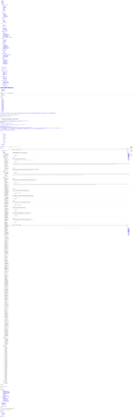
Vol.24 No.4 (32, 220)
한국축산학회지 (25, 191)
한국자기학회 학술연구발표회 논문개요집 (6, 193)
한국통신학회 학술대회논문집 (6, 179)
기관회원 (4, 394)
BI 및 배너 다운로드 (5, 30)
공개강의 (4, 10)
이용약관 (3, 402)
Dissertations (4, 73)
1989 (6, 372)
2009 (6, 358)
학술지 (4, 8)
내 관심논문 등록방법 (5, 34)
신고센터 (4, 42)
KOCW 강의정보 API (5, 60)
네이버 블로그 (3, 413)
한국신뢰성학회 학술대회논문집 (6, 286)
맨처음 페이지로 (59, 228)
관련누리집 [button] (3, 390)
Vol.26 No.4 (31, 170)
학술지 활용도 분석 (5, 46)
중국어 (2, 100)
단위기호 (3, 109)
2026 (6, 346)
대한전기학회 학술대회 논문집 (6, 204)
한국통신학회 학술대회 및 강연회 (6, 299)
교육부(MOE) (4, 397)
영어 (6, 383)
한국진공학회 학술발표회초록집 (6, 220)
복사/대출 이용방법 (5, 35)
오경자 (15, 220)
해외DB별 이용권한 (5, 82)
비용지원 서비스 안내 (5, 55)
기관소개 (3, 404)
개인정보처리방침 (4, 403)
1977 (6, 378)
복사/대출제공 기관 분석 (6, 47)
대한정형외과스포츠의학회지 (6, 336)
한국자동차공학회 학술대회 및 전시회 (6, 188)
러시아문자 (3, 108)
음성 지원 (6, 156)
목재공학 (6, 262)
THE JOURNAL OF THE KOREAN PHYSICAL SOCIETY (6, 222)
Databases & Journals (4, 76)
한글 (6, 296)
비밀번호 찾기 (5, 22)
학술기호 (3, 105)
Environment (7, 304)
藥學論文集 (7, 263)
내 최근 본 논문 (5, 14)
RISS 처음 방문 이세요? (4, 31)
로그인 (2, 1)
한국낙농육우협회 (17, 208)
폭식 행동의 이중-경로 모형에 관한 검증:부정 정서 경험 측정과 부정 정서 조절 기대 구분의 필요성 (26, 169)
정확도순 (127, 149)
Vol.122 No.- (27, 153)
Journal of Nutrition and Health (5, 181)
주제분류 (4, 337)
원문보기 (16, 155)
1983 (6, 376)
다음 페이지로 (78, 228)
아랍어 (2, 111)
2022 (6, 349)
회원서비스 (3, 18)
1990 (6, 371)
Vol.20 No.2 (29, 191)
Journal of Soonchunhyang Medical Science (6, 261)
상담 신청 (4, 40)
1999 (6, 365)
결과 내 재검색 (3, 95)
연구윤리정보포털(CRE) (6, 400)
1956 (6, 380)
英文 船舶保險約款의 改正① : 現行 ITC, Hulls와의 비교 (20, 152)
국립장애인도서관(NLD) (6, 398)
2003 (6, 362)
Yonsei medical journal (6, 293)
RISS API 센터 (3, 58)
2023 (6, 348)
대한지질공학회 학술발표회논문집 (6, 247)
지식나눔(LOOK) (5, 395)
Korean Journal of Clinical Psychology (6, 251)
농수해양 (6, 340)
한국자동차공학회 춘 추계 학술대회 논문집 (6, 191)
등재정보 (4, 171)
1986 (6, 374)
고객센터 (3, 38)
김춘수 (16, 191)
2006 (6, 360)
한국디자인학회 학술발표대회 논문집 (6, 209)
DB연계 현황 (4, 29)
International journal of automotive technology (6, 278)
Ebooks (4, 72)
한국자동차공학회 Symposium (6, 242)
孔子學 (6, 315)
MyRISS (3, 2)
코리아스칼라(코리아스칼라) (6, 169)
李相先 (13, 153)
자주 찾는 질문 (5, 39)
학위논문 (4, 6)
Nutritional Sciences (5, 245)
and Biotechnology (6, 305)
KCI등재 (7, 172)
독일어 (2, 103)
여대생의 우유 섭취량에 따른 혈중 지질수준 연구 (19, 207)
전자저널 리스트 (5, 77)
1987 (6, 373)
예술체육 (6, 343)
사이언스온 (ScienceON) (6, 401)
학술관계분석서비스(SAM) (6, 393)
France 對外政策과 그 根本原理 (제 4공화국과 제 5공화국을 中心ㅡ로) (22, 212)
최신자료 (4, 51)
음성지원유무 (4, 155)
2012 (6, 356)
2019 (6, 351)
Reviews (4, 74)
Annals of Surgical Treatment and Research (6, 295)
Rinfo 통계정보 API (5, 61)
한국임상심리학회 (17, 170)
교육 (6, 342)
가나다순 (4, 152)
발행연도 (4, 345)
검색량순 (4, 151)
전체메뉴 (3, 3)
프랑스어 (3, 102)
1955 (6, 381)
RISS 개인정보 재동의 (4, 68)
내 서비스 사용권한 (5, 16)
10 (76, 228)
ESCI (6, 175)
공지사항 (3, 69)
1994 (6, 368)
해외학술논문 (4, 7)
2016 (6, 353)
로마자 (2, 110)
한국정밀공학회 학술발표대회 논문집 (6, 214)
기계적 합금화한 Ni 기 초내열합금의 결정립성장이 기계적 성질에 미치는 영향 (23, 195)
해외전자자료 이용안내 (4, 80)
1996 (6, 367)
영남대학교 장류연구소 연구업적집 (6, 326)
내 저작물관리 (5, 15)
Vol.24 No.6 (25, 208)
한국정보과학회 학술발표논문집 (6, 186)
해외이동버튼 (2, 416)
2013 (6, 355)
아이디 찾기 (4, 21)
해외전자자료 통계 (4, 84)
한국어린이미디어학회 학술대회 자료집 (6, 334)
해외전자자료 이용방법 (6, 36)
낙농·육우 (6, 312)
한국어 (6, 382)
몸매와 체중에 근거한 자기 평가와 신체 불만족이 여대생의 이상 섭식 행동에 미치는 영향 (24, 179)
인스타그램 (3, 414)
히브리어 (3, 104)
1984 (6, 375)
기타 (6, 344)
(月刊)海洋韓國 (23, 153)
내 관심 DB (4, 17)
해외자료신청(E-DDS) (4, 53)
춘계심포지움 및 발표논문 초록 (6, 234)
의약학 (6, 339)
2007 (6, 359)
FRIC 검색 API (5, 62)
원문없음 (6, 154)
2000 (6, 364)
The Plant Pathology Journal (6, 258)
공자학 (6, 256)
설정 (2, 23)
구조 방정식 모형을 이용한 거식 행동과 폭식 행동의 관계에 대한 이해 (22, 219)
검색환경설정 (4, 25)
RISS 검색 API (5, 59)
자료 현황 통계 (5, 45)
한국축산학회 (19, 191)
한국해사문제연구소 (17, 153)
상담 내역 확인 (5, 41)
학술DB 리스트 (5, 78)
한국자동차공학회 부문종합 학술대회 (6, 227)
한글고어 (3, 101)
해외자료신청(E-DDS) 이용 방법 (7, 54)
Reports (4, 75)
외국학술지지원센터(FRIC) (6, 392)
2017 (6, 352)
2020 (6, 350)
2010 (6, 357)
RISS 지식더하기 (5, 28)
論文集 (6, 259)
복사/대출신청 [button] (16, 215)
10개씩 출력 (128, 227)
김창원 (15, 191)
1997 (6, 366)
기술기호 (3, 106)
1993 (6, 369)
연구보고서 (7, 237)
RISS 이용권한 (5, 33)
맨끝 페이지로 (79, 228)
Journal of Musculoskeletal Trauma (6, 229)
